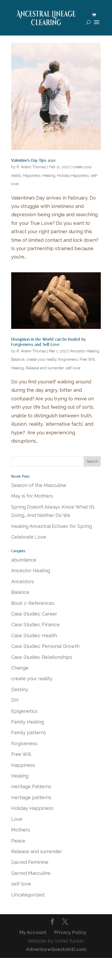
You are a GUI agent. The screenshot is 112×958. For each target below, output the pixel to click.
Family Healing (27, 722)
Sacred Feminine (29, 862)
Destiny (19, 689)
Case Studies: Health (34, 635)
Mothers (20, 830)
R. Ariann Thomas (31, 167)
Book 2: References (32, 603)
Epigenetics (24, 711)
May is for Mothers (32, 496)
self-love (72, 368)
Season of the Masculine (38, 485)
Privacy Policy (70, 932)
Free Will (87, 359)
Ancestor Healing (84, 351)
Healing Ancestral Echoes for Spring (51, 526)
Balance (17, 359)
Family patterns (28, 732)
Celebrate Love (28, 537)
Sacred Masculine (31, 873)
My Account (32, 932)
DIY (15, 700)
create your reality (41, 359)
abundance (23, 560)
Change (19, 668)
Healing (48, 175)
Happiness (32, 175)
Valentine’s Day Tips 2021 (33, 160)
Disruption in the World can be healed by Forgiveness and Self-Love (48, 342)
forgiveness (68, 359)
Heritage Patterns (31, 786)
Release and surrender (45, 368)
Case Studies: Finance (35, 624)
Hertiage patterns (31, 797)
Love (16, 819)
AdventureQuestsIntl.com (56, 949)
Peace (18, 840)
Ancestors (22, 581)
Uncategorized (27, 894)
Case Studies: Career (34, 614)
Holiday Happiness (73, 175)
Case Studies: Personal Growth (45, 646)
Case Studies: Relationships (41, 657)
